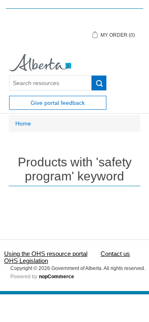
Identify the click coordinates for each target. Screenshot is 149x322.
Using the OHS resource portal (45, 253)
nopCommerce (56, 276)
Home (23, 123)
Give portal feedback (58, 102)
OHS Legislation (26, 260)
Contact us (115, 253)
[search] (98, 83)
